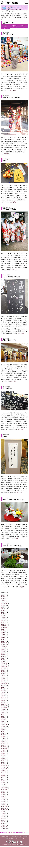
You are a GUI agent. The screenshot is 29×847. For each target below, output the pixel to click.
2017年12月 (4, 765)
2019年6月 (4, 734)
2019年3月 (4, 740)
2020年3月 (4, 719)
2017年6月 (4, 775)
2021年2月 (4, 700)
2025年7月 (4, 612)
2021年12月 (4, 683)
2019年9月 (4, 729)
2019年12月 (4, 724)
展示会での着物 (14, 25)
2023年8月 (4, 649)
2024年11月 (4, 625)
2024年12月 (4, 624)
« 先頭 (5, 832)
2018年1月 (4, 764)
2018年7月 (4, 753)
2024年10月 (4, 627)
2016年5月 (4, 798)
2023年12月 (4, 642)
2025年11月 (4, 605)
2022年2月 (4, 680)
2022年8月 (4, 670)
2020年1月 (4, 723)
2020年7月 (4, 712)
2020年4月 (4, 717)
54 (24, 832)
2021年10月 (4, 687)
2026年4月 (4, 600)
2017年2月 (4, 782)
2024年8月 (4, 631)
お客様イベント (23, 25)
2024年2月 (4, 639)
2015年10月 (4, 809)
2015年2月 (4, 823)
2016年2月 (4, 803)
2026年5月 (4, 598)
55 (26, 832)
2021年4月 (4, 697)
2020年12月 (4, 704)
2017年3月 (4, 781)
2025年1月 (4, 622)
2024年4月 (4, 637)
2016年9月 (4, 791)
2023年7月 (4, 651)
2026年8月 (4, 595)
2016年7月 (4, 794)
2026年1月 (4, 602)
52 (20, 832)
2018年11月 (4, 746)
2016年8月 (4, 792)
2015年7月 (4, 815)
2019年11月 (4, 726)
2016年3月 (4, 801)
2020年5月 (4, 716)
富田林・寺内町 (14, 26)
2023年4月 (4, 656)
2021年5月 (4, 695)
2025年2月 (4, 620)
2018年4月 (4, 758)
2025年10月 (4, 607)
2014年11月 (4, 828)
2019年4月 (4, 738)
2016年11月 (4, 787)
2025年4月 (4, 617)
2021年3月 (4, 699)
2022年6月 (4, 673)
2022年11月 (4, 665)
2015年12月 (4, 806)
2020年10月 (4, 707)
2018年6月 (4, 755)
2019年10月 (4, 728)
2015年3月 (4, 821)
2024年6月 (4, 634)
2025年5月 (4, 615)
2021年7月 (4, 692)
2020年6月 (4, 714)
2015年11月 (4, 808)
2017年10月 (4, 769)
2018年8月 (4, 752)
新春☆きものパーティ (9, 339)
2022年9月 (4, 668)
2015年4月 (4, 820)
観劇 (23, 26)
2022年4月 (4, 677)
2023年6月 (4, 653)
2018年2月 (4, 762)
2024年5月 (4, 636)
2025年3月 (4, 619)
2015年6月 (4, 816)
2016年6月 (4, 796)
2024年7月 (4, 632)
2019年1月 (4, 743)
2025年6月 (4, 614)
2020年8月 (4, 711)
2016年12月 (4, 786)
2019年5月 (4, 736)
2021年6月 (4, 694)
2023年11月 (4, 644)
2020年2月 (4, 721)
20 (13, 832)
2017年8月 (4, 772)
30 (15, 832)
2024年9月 (4, 629)
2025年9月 (4, 608)
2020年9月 (4, 709)
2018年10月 (4, 748)
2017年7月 (4, 774)
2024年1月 (4, 641)
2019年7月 (4, 733)
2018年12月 (4, 745)
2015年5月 (4, 818)
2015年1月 (4, 825)
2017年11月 (4, 767)
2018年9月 (4, 750)
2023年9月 (4, 648)
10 (11, 832)
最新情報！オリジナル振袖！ (11, 96)
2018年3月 (4, 760)
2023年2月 (4, 659)
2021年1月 (4, 702)
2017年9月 (4, 770)
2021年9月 (4, 689)
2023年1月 (4, 661)
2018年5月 (4, 757)
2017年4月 (4, 779)
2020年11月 (4, 706)
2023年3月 (4, 658)
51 (18, 832)
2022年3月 (4, 678)
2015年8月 (4, 813)
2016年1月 (4, 804)
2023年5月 (4, 654)
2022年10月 (4, 666)
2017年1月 (4, 784)
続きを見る (13, 90)
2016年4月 (4, 799)
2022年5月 (4, 675)
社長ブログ (6, 28)
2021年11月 (4, 685)
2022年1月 (4, 682)
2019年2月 (4, 741)
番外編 (5, 26)
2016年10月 (4, 789)
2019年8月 (4, 731)
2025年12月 (4, 603)
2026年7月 (4, 596)
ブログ (5, 25)
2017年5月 (4, 777)
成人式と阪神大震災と (9, 208)
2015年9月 (4, 811)
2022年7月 (4, 671)
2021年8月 (4, 690)
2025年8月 (4, 610)
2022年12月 (4, 663)
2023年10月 (4, 646)
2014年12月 (4, 827)
